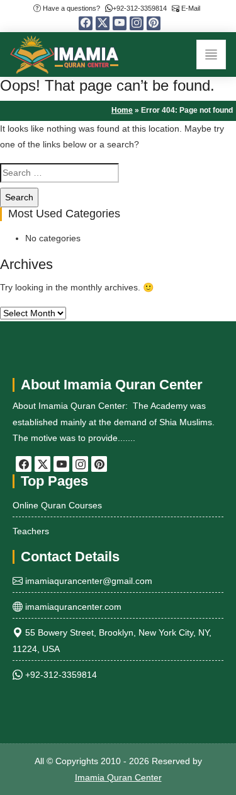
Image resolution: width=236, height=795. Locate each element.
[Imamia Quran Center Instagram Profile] (136, 23)
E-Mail (189, 8)
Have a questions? (70, 8)
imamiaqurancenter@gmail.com (87, 581)
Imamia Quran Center (118, 777)
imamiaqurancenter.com (72, 607)
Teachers (31, 531)
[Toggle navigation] (211, 54)
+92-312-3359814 (140, 8)
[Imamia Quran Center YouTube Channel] (119, 23)
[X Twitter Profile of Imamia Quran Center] (103, 23)
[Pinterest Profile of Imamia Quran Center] (153, 23)
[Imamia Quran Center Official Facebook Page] (86, 23)
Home (122, 110)
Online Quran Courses (57, 505)
